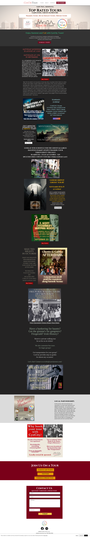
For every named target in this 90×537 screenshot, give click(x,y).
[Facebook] (42, 528)
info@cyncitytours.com (41, 533)
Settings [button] (77, 535)
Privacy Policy (45, 535)
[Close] (88, 535)
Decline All (81, 535)
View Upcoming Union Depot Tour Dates (44, 323)
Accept (86, 535)
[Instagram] (46, 528)
